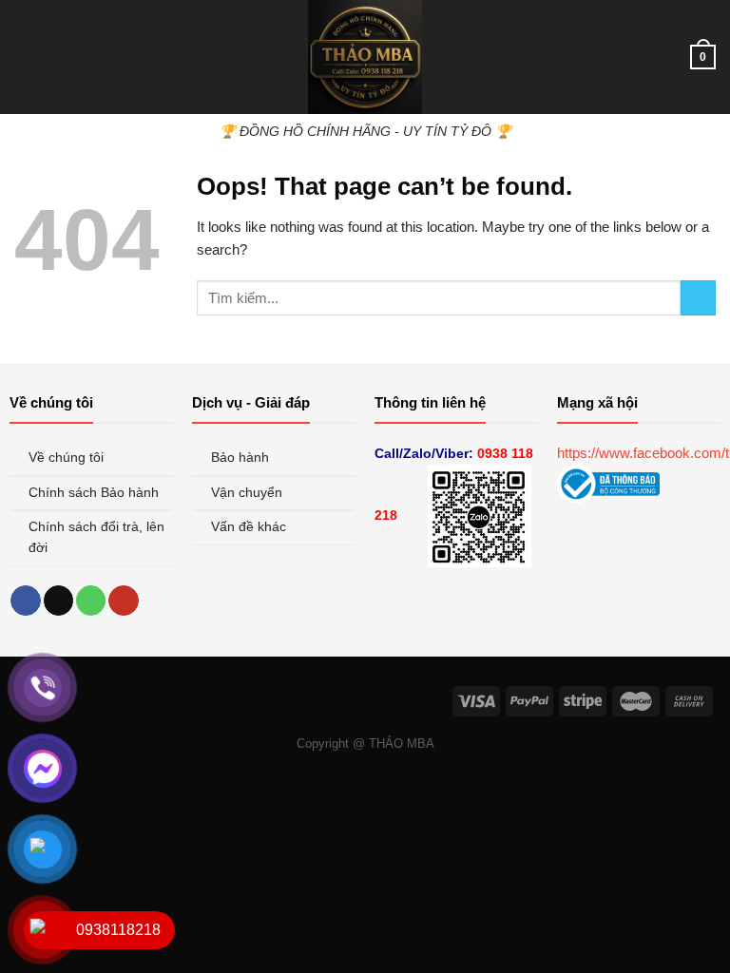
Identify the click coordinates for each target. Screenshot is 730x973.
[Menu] (25, 57)
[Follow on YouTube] (123, 600)
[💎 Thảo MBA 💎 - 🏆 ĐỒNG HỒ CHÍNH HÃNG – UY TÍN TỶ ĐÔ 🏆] (365, 57)
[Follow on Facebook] (25, 600)
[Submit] (698, 297)
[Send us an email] (58, 600)
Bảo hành (242, 457)
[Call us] (91, 600)
